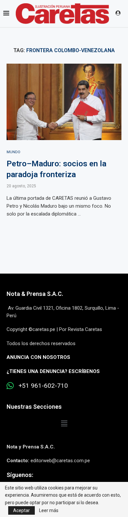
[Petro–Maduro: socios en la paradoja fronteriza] (64, 102)
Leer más (48, 510)
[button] (64, 424)
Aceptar (21, 510)
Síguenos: (20, 474)
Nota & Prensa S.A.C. (35, 293)
